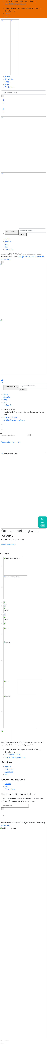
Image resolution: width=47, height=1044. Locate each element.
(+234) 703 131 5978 (13, 754)
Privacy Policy (10, 789)
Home (7, 76)
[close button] (1, 433)
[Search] (2, 115)
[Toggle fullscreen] (3, 1040)
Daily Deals (9, 769)
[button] (2, 96)
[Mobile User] (0, 376)
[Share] (5, 1040)
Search (22, 234)
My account (9, 772)
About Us (9, 79)
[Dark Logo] (5, 47)
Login (8, 13)
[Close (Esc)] (7, 1040)
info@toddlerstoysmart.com (15, 4)
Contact (8, 783)
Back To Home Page (8, 544)
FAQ (6, 786)
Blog (7, 84)
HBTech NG (5, 825)
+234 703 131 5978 (10, 417)
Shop (7, 81)
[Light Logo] (14, 47)
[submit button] (29, 435)
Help (6, 16)
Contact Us (9, 87)
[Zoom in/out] (1, 1040)
